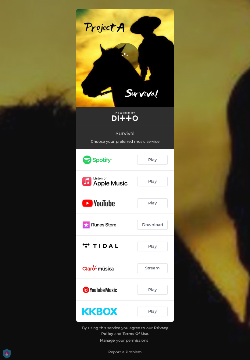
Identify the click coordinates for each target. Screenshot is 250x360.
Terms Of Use (135, 333)
